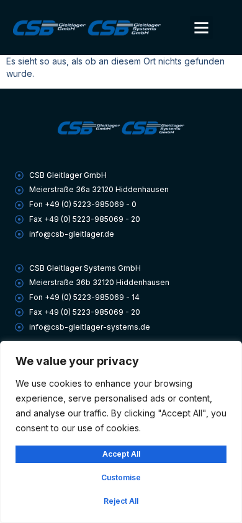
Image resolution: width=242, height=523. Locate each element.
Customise (121, 477)
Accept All (121, 454)
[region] (121, 432)
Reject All (121, 501)
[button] (201, 28)
